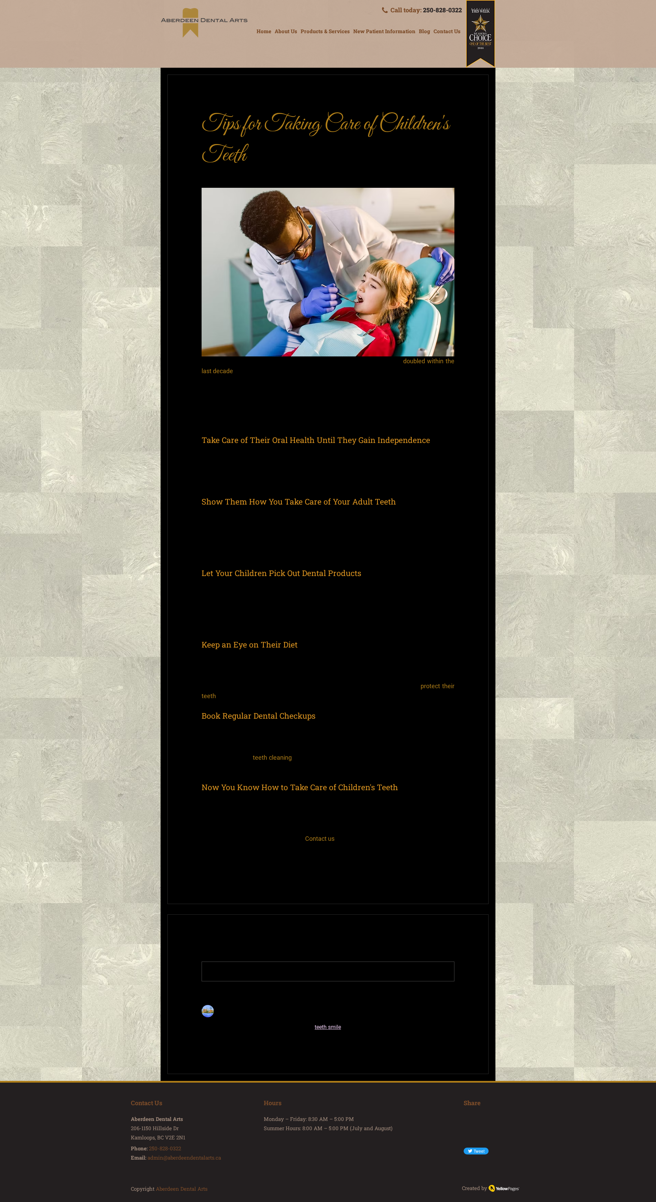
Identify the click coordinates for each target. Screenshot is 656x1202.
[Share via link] (255, 872)
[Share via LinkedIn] (238, 872)
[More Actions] (450, 1011)
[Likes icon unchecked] (222, 1049)
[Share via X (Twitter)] (221, 872)
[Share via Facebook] (205, 872)
